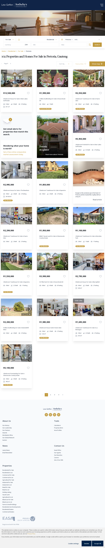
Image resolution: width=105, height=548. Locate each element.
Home (4, 51)
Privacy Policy (31, 534)
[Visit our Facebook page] (46, 414)
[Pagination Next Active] (10, 63)
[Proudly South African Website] (26, 519)
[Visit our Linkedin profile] (50, 414)
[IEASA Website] (8, 519)
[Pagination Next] (62, 394)
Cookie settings (73, 544)
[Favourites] (28, 93)
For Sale (20, 51)
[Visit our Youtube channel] (58, 414)
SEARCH (97, 45)
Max (62, 45)
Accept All (97, 544)
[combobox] (83, 40)
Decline (86, 544)
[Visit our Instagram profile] (54, 414)
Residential (11, 51)
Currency (8, 45)
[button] (72, 39)
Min (34, 45)
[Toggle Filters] (90, 45)
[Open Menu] (101, 5)
